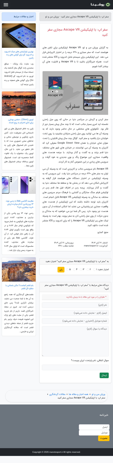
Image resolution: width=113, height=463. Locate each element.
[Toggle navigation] (6, 5)
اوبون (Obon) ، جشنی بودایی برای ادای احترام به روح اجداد (20, 121)
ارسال (104, 375)
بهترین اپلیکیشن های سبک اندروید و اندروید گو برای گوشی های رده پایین (18, 54)
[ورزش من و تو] (100, 4)
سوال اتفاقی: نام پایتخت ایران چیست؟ (90, 360)
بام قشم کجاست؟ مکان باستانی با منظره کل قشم (19, 287)
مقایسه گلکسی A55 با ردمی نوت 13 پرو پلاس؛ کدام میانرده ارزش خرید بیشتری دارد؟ (19, 204)
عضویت (104, 438)
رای (61, 269)
